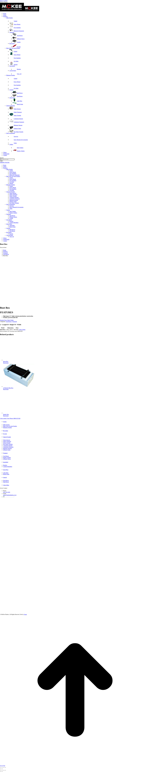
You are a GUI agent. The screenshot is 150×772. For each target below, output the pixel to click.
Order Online (10, 320)
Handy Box (6, 414)
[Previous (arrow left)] (0, 771)
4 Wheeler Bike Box (8, 388)
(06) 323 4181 (6, 492)
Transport (14, 321)
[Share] (3, 767)
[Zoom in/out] (0, 767)
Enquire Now (3, 320)
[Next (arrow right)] (2, 771)
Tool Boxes (9, 321)
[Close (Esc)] (5, 767)
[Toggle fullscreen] (2, 767)
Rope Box (5, 361)
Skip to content (3, 0)
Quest (25, 614)
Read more (6, 362)
